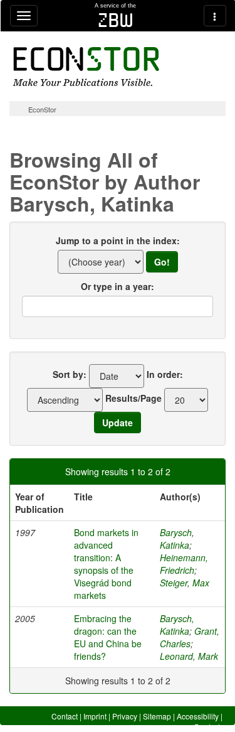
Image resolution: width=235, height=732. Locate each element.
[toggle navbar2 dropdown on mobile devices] (215, 15)
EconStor (42, 109)
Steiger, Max (184, 582)
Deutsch (208, 726)
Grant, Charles (189, 637)
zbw (115, 20)
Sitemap (157, 716)
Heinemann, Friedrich (184, 563)
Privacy (124, 716)
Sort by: (69, 374)
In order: (165, 374)
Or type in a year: (117, 286)
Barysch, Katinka (177, 538)
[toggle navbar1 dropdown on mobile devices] (24, 15)
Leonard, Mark (189, 656)
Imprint (95, 716)
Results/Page (133, 398)
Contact (64, 716)
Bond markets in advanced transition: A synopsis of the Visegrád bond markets (106, 563)
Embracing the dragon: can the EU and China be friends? (108, 637)
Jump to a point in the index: (118, 240)
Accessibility (198, 716)
